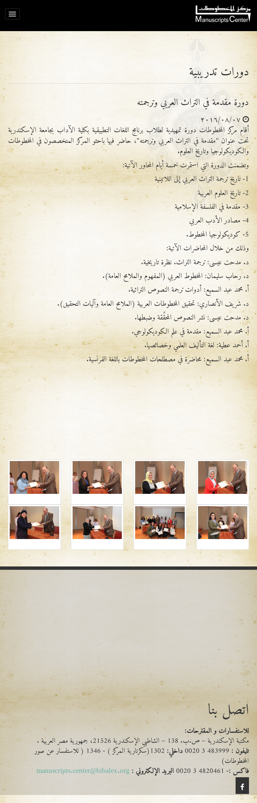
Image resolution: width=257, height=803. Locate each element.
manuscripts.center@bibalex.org (83, 768)
